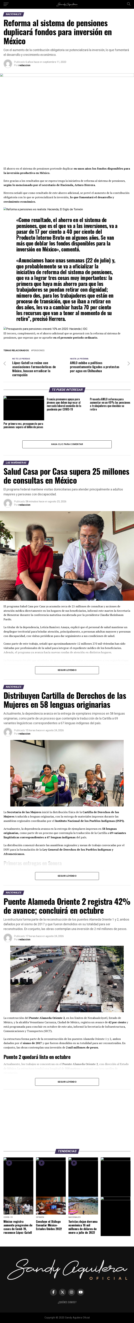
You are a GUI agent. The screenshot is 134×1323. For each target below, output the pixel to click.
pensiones (38, 350)
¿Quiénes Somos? (67, 1302)
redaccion (24, 65)
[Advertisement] (67, 1117)
